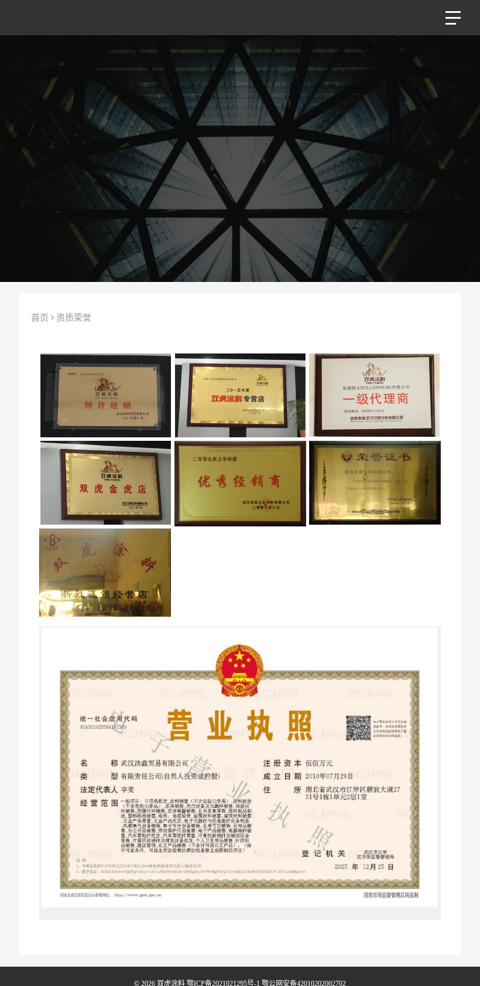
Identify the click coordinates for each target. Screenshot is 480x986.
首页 (40, 317)
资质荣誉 (73, 317)
